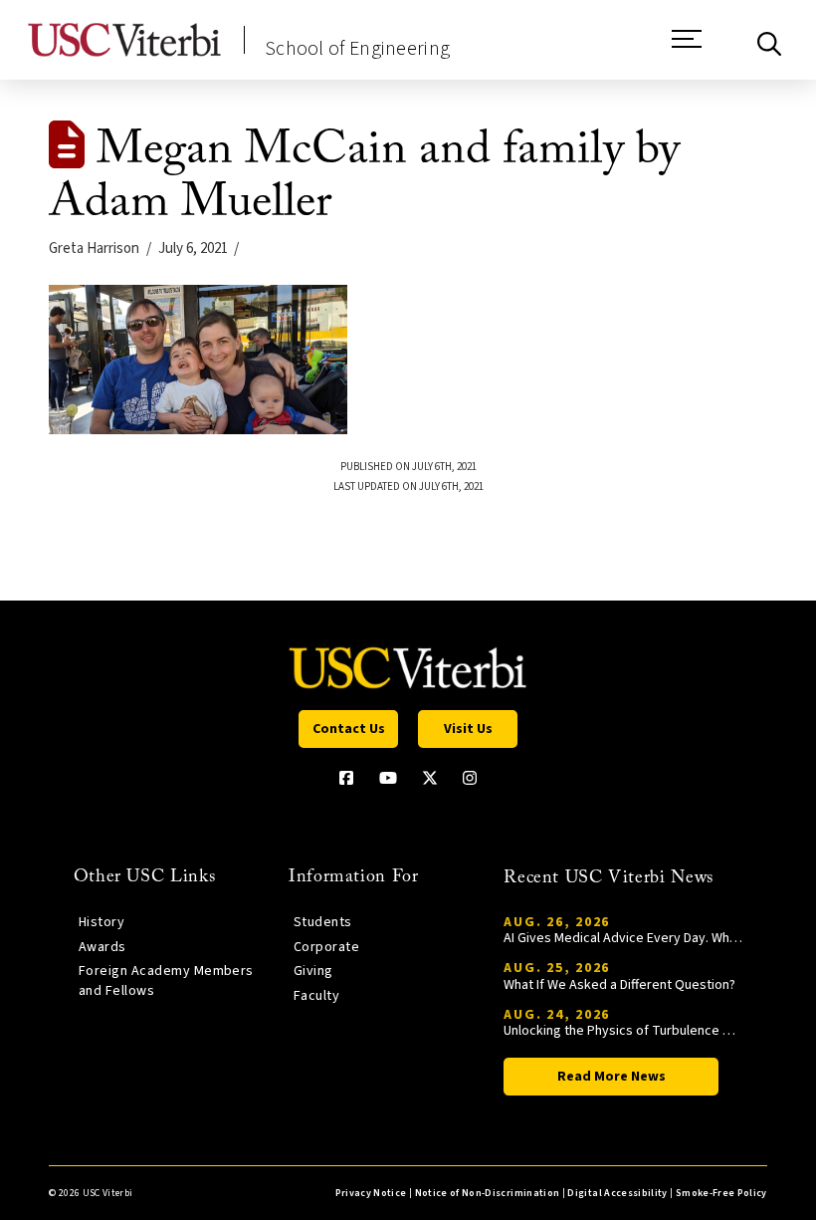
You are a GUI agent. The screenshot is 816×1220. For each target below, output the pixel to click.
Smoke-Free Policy (721, 1193)
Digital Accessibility (617, 1193)
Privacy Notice (371, 1193)
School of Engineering (357, 49)
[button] (687, 49)
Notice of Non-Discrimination (487, 1193)
